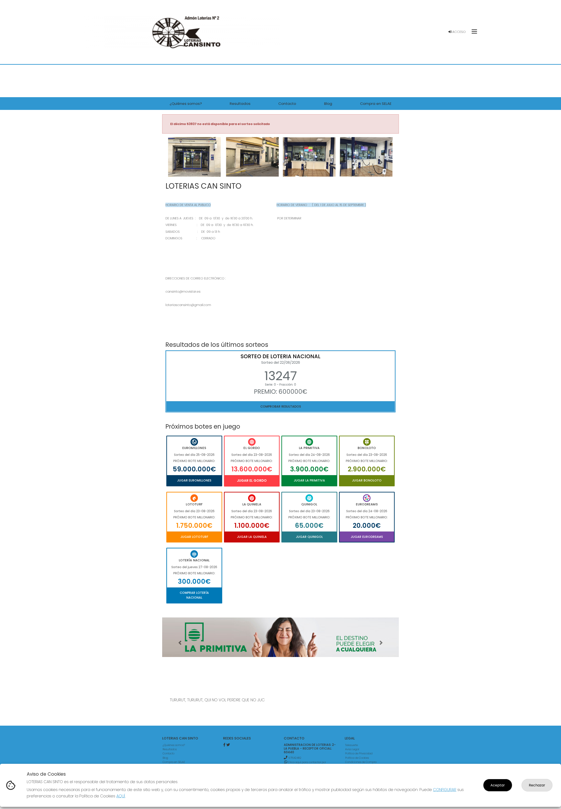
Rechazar (537, 785)
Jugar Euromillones (194, 480)
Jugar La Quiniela (252, 537)
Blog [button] (328, 103)
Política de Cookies (357, 758)
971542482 (294, 758)
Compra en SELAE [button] (375, 103)
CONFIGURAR (444, 789)
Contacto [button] (287, 103)
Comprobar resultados (280, 406)
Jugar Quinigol (309, 537)
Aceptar (497, 785)
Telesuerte (351, 745)
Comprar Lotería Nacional (194, 595)
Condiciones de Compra (360, 762)
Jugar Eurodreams (367, 537)
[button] (180, 162)
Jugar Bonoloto (367, 480)
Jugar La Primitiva (309, 480)
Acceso (458, 32)
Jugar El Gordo (252, 480)
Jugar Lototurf (194, 537)
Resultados (170, 749)
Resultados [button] (240, 103)
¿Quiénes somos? (174, 745)
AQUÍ (120, 796)
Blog (165, 758)
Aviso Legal (352, 749)
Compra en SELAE (174, 762)
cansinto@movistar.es (183, 291)
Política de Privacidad (359, 753)
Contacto (168, 753)
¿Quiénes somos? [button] (186, 103)
